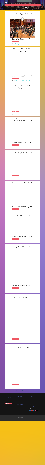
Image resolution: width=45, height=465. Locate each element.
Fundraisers (15, 43)
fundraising (20, 178)
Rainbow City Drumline (27, 283)
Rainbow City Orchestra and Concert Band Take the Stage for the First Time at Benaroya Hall (22, 50)
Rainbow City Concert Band (17, 80)
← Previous (16, 383)
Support (17, 43)
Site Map (30, 395)
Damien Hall (25, 88)
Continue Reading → (15, 41)
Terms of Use (31, 396)
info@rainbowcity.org (8, 390)
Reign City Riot (16, 114)
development (16, 44)
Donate (30, 390)
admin (24, 121)
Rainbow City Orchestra (22, 80)
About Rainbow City (31, 389)
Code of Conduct (31, 399)
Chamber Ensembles (20, 397)
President (25, 185)
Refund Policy (31, 398)
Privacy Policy (31, 397)
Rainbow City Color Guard (16, 283)
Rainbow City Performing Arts (27, 80)
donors (18, 178)
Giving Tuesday (18, 44)
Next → (29, 383)
